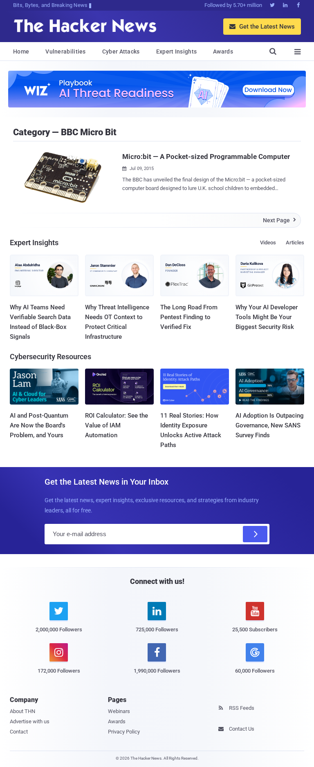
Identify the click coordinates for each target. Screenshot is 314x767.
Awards (223, 51)
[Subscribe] (255, 534)
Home (21, 51)
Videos (268, 242)
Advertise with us (29, 721)
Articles (295, 242)
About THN (22, 711)
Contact (19, 732)
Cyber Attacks (121, 51)
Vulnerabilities (65, 51)
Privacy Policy (124, 732)
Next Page (279, 220)
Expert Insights (176, 51)
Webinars (119, 711)
